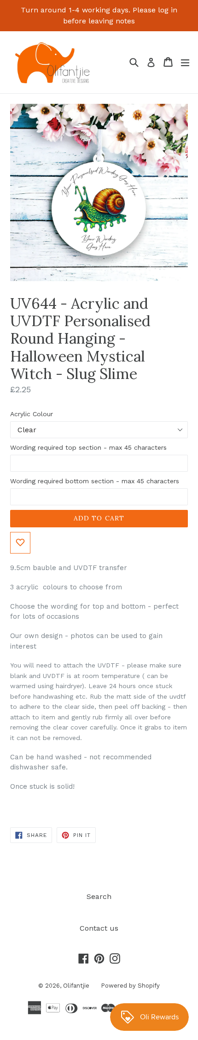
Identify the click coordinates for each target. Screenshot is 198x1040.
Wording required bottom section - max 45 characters (94, 481)
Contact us (99, 928)
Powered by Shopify (130, 985)
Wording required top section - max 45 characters (88, 447)
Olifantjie (76, 985)
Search (99, 896)
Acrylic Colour (31, 414)
